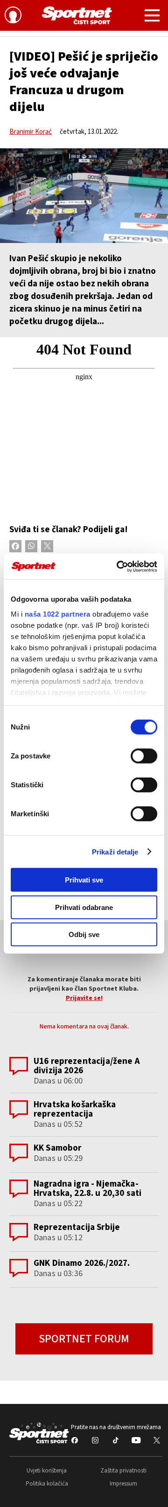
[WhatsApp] (31, 546)
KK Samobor (58, 1148)
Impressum (123, 1483)
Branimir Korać (30, 132)
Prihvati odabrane (84, 907)
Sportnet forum (84, 1339)
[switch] (144, 756)
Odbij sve (84, 934)
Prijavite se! (84, 998)
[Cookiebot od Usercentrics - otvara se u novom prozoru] (118, 566)
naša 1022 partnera (58, 614)
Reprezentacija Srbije (77, 1227)
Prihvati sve (84, 880)
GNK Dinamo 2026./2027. (82, 1263)
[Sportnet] (77, 15)
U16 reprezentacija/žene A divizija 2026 (87, 1066)
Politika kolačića (47, 1483)
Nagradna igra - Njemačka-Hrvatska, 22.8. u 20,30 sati (87, 1189)
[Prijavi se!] (13, 16)
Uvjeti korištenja (47, 1470)
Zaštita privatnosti (123, 1470)
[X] (47, 546)
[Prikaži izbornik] (152, 16)
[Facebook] (15, 546)
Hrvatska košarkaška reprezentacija (75, 1109)
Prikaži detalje (115, 851)
